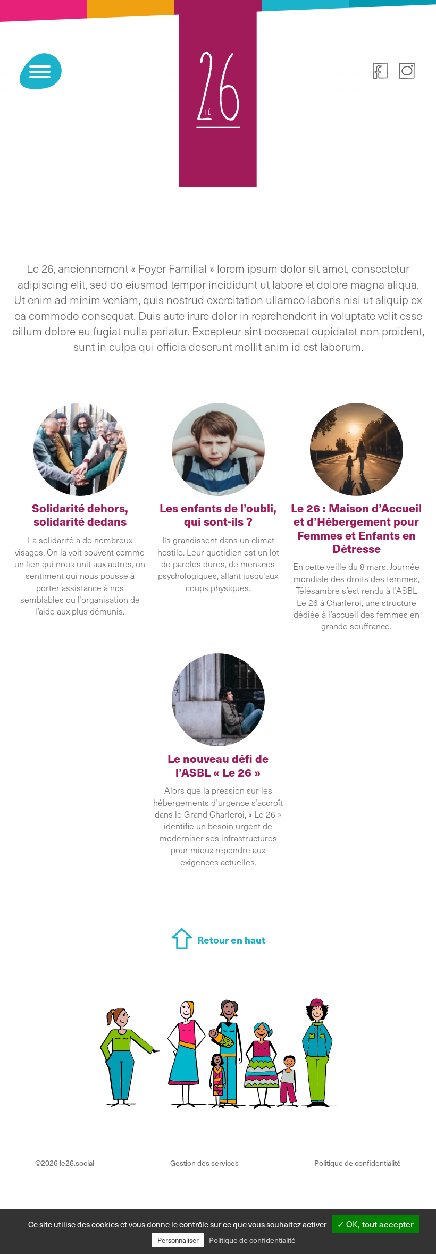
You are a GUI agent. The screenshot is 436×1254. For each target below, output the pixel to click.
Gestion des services (204, 1162)
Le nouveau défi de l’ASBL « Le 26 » (218, 765)
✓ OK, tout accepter (375, 1223)
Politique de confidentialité (357, 1162)
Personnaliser (178, 1240)
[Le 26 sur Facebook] (380, 72)
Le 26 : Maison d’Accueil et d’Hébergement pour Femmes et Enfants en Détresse (356, 528)
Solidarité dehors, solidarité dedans (80, 514)
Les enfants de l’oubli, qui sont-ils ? (218, 514)
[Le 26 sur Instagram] (407, 72)
